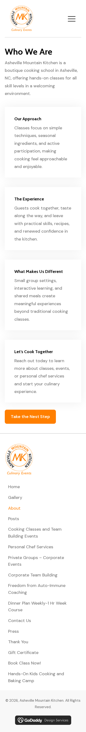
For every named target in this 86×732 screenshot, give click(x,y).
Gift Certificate (23, 652)
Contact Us (19, 620)
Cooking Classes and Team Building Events (35, 532)
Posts (13, 519)
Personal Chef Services (30, 547)
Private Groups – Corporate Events (36, 561)
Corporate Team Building (33, 575)
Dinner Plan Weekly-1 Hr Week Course (37, 606)
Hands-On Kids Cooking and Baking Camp (36, 677)
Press (13, 631)
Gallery (15, 497)
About (14, 508)
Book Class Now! (24, 663)
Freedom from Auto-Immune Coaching (36, 589)
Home (14, 487)
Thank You (18, 642)
